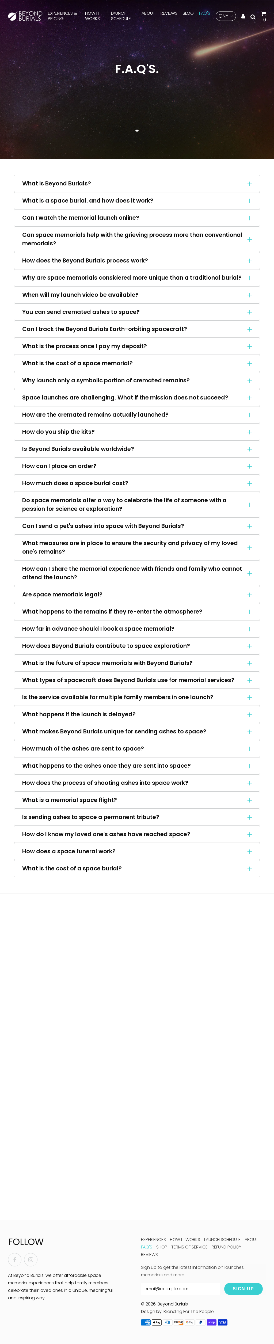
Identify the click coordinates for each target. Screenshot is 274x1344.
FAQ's (204, 13)
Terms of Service (189, 1247)
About (148, 13)
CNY (223, 16)
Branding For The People (188, 1311)
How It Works (92, 16)
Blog (188, 13)
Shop (161, 1247)
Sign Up (243, 1288)
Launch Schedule (121, 16)
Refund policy (226, 1247)
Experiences (153, 1239)
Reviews (169, 13)
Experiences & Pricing (62, 16)
